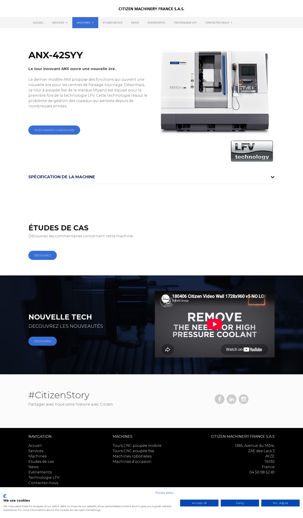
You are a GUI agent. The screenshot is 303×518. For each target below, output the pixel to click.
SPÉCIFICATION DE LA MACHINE (61, 177)
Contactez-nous (217, 22)
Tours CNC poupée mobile (137, 445)
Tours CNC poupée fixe (133, 451)
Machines (83, 22)
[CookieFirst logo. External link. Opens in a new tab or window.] (5, 496)
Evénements (156, 22)
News (135, 22)
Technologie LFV (185, 22)
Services (58, 22)
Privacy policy (164, 492)
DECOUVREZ (42, 341)
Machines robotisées (132, 456)
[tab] (151, 177)
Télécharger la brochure (54, 130)
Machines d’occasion (132, 461)
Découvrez (42, 255)
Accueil (38, 22)
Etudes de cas (112, 22)
